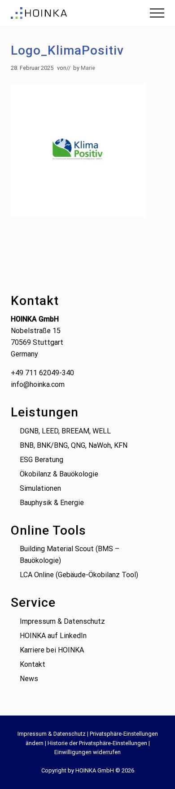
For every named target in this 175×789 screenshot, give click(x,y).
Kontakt (32, 664)
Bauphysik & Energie (52, 502)
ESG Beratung (41, 459)
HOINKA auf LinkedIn (53, 635)
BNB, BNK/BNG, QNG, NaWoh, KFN (73, 445)
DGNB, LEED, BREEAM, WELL (65, 431)
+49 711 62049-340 (42, 373)
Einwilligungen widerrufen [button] (87, 752)
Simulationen (40, 488)
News (29, 678)
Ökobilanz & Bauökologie (59, 474)
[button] (157, 13)
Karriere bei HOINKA (52, 650)
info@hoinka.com (38, 384)
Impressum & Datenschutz (62, 621)
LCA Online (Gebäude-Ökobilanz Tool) (79, 574)
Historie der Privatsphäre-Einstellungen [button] (97, 743)
